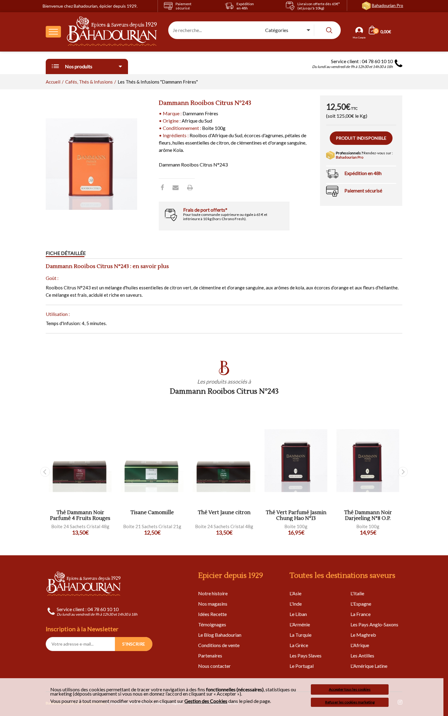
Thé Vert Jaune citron (224, 513)
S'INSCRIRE (133, 643)
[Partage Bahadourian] (175, 187)
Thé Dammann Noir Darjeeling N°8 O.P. (368, 515)
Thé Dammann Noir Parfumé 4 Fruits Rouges (80, 515)
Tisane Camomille (152, 513)
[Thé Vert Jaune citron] (224, 460)
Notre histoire (213, 593)
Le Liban (298, 614)
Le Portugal (302, 666)
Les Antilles (362, 655)
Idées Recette (212, 614)
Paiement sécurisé (363, 190)
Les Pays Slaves (306, 655)
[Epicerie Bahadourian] (112, 31)
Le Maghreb (363, 635)
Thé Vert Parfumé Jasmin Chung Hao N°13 (296, 515)
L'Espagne (360, 604)
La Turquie (300, 635)
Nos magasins (212, 604)
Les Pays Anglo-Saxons (374, 624)
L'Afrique (359, 645)
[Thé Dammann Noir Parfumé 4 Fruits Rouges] (80, 460)
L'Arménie (300, 624)
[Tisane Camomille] (152, 460)
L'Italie (357, 593)
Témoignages (212, 624)
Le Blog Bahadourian (219, 635)
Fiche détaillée (66, 253)
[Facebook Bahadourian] (162, 187)
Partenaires (210, 655)
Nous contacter (214, 666)
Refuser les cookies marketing (350, 702)
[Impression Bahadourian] (190, 187)
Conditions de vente (219, 645)
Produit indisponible (361, 138)
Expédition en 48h (363, 173)
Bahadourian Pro (387, 5)
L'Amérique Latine (368, 666)
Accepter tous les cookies (350, 689)
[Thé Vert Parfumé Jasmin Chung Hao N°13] (296, 460)
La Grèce (299, 645)
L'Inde (296, 604)
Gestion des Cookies (205, 701)
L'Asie (295, 593)
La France (360, 614)
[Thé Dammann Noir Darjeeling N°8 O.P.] (367, 460)
